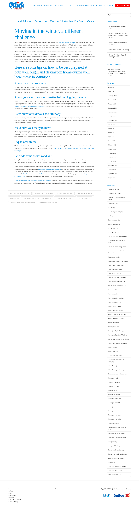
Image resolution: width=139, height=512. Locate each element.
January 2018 (112, 149)
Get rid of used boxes (114, 224)
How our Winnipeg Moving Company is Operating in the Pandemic (118, 35)
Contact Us (12, 495)
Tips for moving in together (116, 458)
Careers (11, 497)
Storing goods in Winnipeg (116, 450)
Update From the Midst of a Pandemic (117, 43)
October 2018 (112, 116)
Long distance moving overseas (117, 277)
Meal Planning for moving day (117, 286)
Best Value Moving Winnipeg (20, 193)
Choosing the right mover (43, 193)
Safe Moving (14, 198)
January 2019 (112, 104)
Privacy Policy (13, 502)
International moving (114, 257)
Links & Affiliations (15, 499)
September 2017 (112, 165)
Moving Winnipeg (113, 347)
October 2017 (112, 161)
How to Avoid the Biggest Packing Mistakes (117, 56)
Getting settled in (113, 228)
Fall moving (111, 207)
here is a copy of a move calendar (33, 174)
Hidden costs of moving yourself (117, 236)
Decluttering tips (113, 203)
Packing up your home (114, 415)
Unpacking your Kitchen (115, 470)
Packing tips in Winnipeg (115, 394)
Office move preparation (115, 355)
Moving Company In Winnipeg (117, 314)
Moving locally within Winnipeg (117, 335)
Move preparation (113, 294)
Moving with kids (113, 351)
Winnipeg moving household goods (22, 203)
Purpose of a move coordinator (117, 437)
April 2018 (111, 137)
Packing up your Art (114, 403)
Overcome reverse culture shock (117, 374)
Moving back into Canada (115, 310)
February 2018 (112, 145)
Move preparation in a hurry (116, 298)
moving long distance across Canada (118, 339)
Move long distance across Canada (118, 290)
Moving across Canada (114, 306)
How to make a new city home (117, 247)
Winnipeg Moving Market (48, 203)
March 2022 (111, 87)
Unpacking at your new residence (117, 466)
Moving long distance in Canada (117, 343)
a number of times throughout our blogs (49, 169)
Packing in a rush (113, 378)
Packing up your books (114, 407)
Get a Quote (55, 489)
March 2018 (111, 141)
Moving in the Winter (64, 193)
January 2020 (112, 100)
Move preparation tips (114, 302)
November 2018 (112, 112)
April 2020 (111, 91)
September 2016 (112, 173)
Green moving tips (113, 232)
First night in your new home (116, 216)
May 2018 (111, 132)
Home (11, 489)
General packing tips (114, 220)
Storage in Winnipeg (114, 446)
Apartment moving (113, 189)
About (11, 491)
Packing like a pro (113, 386)
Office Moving (112, 366)
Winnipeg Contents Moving (64, 198)
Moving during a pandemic (116, 318)
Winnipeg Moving (84, 198)
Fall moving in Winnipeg (115, 212)
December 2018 (112, 108)
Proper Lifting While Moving (116, 433)
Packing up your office (114, 419)
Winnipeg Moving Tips (114, 474)
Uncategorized (112, 462)
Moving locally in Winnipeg (116, 331)
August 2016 (111, 178)
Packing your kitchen (114, 423)
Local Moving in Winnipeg (116, 265)
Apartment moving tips (114, 193)
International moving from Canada (118, 261)
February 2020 (112, 96)
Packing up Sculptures (114, 398)
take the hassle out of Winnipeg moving (37, 198)
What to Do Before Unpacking (118, 50)
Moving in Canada (113, 322)
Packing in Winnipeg (114, 382)
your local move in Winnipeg (67, 42)
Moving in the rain (113, 327)
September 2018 (112, 120)
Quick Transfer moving (84, 193)
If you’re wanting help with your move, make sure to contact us (32, 180)
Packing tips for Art (113, 390)
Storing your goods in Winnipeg (117, 454)
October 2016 (112, 169)
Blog (10, 493)
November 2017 (112, 157)
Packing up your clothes (115, 411)
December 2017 (112, 153)
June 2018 (111, 128)
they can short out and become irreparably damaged (29, 106)
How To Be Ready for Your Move (117, 27)
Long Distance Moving (114, 273)
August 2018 (111, 124)
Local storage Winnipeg (115, 269)
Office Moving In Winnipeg (116, 370)
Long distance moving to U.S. (116, 281)
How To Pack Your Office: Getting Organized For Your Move (117, 73)
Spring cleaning (112, 442)
